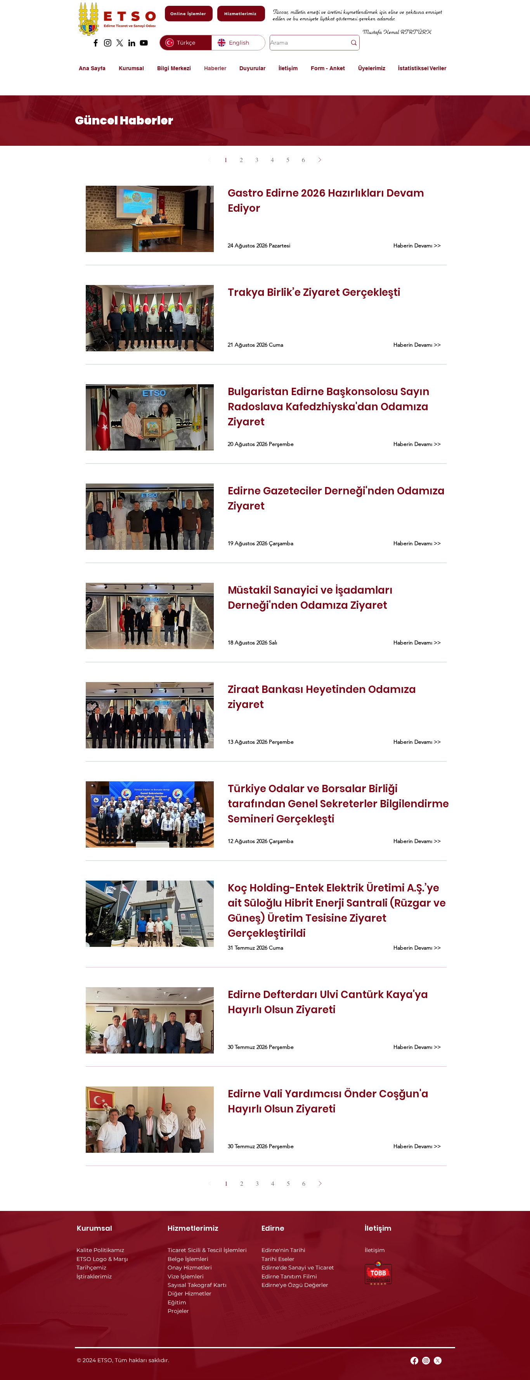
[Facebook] (95, 43)
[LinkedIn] (132, 43)
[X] (120, 43)
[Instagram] (108, 43)
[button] (134, 68)
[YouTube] (144, 43)
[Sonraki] (319, 160)
